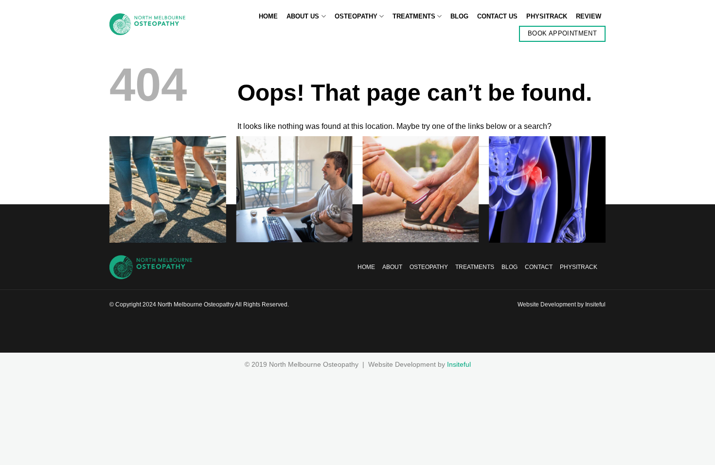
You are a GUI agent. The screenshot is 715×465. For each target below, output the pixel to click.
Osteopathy (356, 16)
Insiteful (595, 304)
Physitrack (546, 16)
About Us (302, 16)
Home (268, 16)
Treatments (414, 16)
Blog (459, 16)
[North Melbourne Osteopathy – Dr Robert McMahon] (147, 24)
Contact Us (497, 16)
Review (588, 16)
